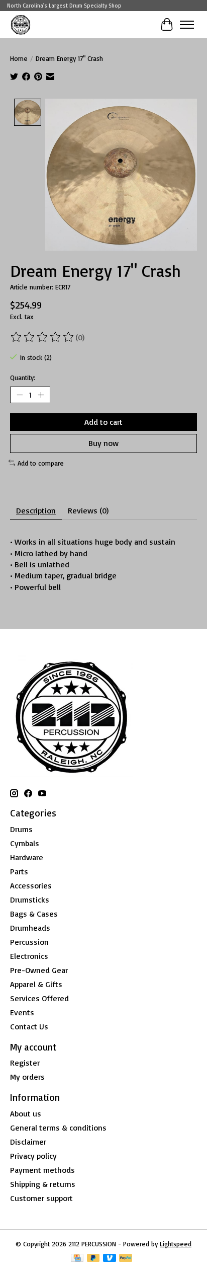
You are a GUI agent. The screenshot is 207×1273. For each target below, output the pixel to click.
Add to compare (41, 463)
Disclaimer (28, 1142)
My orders (27, 1077)
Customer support (41, 1198)
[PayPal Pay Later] (93, 1258)
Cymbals (24, 843)
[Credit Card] (77, 1258)
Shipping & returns (42, 1184)
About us (25, 1113)
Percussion (29, 942)
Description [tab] (36, 510)
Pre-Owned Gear (39, 970)
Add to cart (103, 422)
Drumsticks (29, 899)
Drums (21, 829)
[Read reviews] (42, 337)
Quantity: (22, 377)
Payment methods (42, 1170)
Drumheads (30, 928)
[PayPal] (125, 1258)
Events (22, 1012)
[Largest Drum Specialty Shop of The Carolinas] (20, 24)
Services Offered (39, 998)
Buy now (103, 443)
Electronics (29, 956)
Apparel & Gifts (36, 984)
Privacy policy (33, 1156)
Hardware (26, 857)
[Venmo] (109, 1258)
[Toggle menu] (187, 25)
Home (19, 58)
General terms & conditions (58, 1127)
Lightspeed (175, 1244)
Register (25, 1063)
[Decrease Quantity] (19, 395)
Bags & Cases (34, 914)
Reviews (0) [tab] (88, 510)
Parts (19, 871)
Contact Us (29, 1026)
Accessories (31, 885)
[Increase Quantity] (40, 395)
